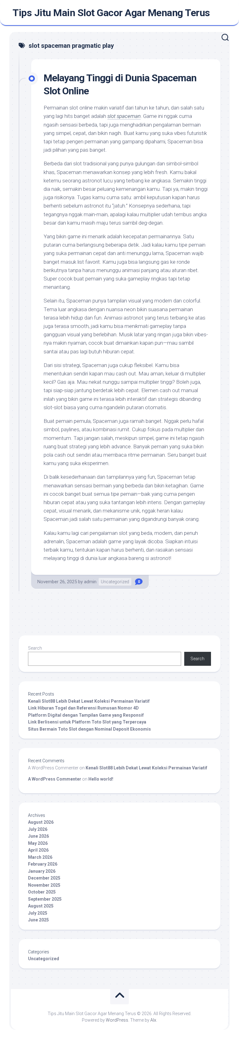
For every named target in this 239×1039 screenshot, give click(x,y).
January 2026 (41, 871)
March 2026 (40, 857)
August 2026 (41, 822)
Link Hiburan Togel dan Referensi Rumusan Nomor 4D (83, 707)
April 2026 (38, 850)
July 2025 (37, 913)
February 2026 (42, 864)
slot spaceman (124, 116)
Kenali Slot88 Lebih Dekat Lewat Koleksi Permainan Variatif (89, 701)
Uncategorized (115, 581)
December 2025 (44, 878)
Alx (153, 1020)
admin (90, 581)
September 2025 (45, 899)
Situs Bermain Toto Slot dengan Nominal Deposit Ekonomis (89, 729)
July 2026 (37, 829)
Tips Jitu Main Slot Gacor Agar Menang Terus (111, 13)
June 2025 (38, 919)
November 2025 (44, 885)
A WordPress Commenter (54, 779)
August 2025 (41, 905)
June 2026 (38, 836)
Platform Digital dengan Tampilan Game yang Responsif (86, 715)
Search (35, 648)
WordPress (117, 1020)
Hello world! (100, 779)
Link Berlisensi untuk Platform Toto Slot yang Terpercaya (87, 721)
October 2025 (42, 891)
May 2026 (38, 843)
